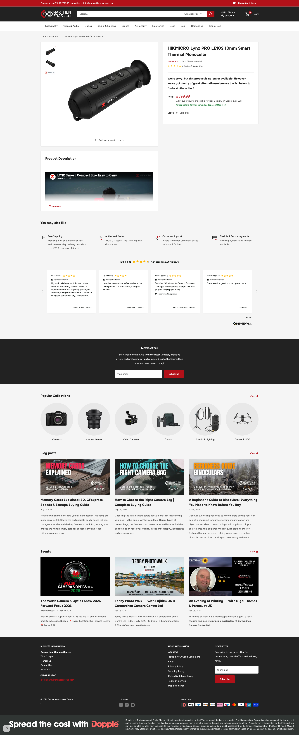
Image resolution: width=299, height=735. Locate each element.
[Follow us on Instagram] (127, 705)
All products (54, 36)
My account (227, 15)
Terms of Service (177, 680)
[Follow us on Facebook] (121, 705)
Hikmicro (173, 61)
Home (43, 36)
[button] (211, 66)
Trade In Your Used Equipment (184, 656)
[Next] (258, 419)
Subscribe (174, 374)
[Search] (210, 14)
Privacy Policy (175, 666)
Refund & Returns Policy (180, 676)
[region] (149, 291)
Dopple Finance (176, 685)
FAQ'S (171, 661)
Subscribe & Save (247, 3)
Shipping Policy (176, 671)
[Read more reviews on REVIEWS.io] (242, 324)
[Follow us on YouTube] (133, 705)
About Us (173, 652)
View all (254, 396)
